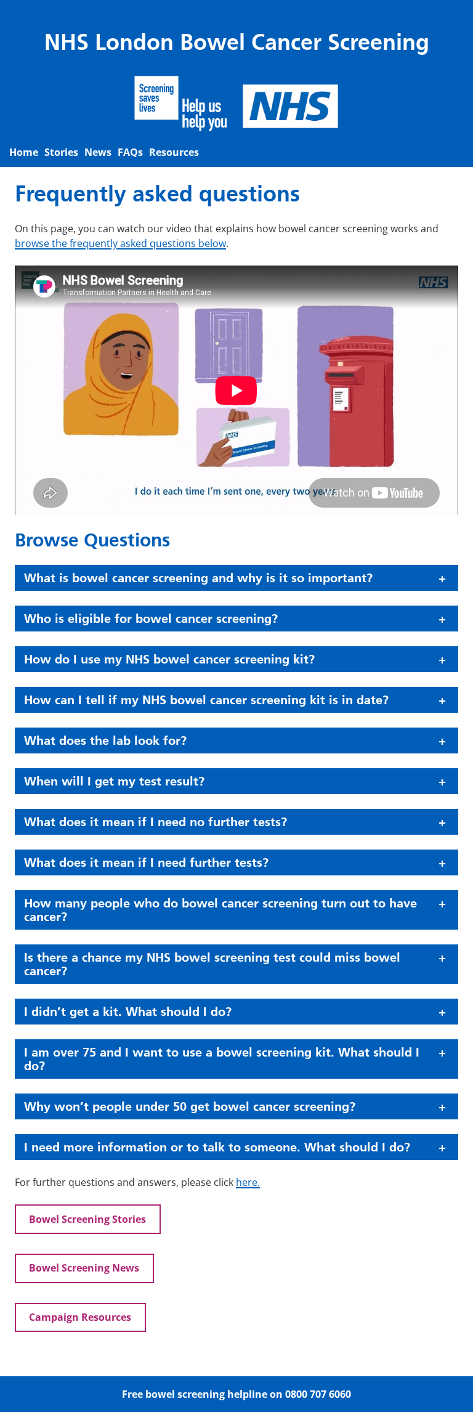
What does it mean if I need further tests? (146, 862)
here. (248, 1182)
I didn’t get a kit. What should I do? (128, 1011)
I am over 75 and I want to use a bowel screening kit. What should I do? (221, 1059)
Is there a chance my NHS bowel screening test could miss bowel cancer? (212, 964)
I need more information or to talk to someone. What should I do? (217, 1147)
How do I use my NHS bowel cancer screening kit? (169, 659)
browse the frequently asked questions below (120, 243)
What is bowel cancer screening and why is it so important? (198, 577)
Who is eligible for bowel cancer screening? (151, 618)
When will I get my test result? (114, 781)
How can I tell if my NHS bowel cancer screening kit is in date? (206, 699)
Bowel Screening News (84, 1268)
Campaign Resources (80, 1317)
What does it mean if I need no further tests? (155, 821)
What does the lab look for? (105, 740)
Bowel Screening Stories (87, 1219)
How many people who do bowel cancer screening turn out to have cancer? (220, 910)
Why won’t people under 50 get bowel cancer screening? (189, 1106)
